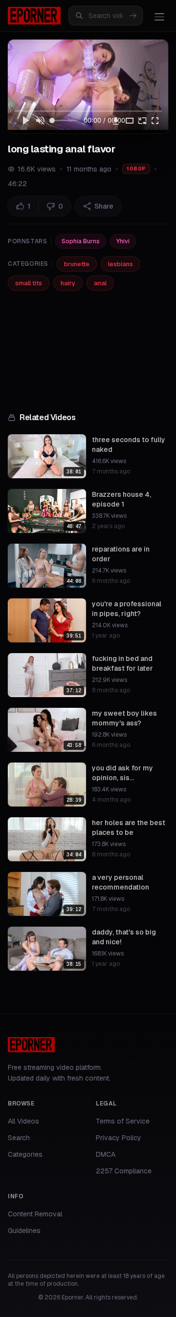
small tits (28, 283)
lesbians (120, 264)
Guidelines (24, 1230)
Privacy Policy (118, 1137)
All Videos (23, 1121)
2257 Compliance (124, 1171)
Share (103, 206)
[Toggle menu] (159, 16)
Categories (25, 1154)
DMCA (105, 1154)
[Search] (133, 15)
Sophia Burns (81, 241)
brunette (76, 264)
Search (19, 1137)
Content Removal (35, 1214)
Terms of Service (123, 1121)
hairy (68, 283)
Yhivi (123, 241)
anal (100, 283)
